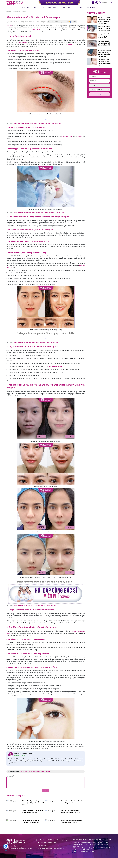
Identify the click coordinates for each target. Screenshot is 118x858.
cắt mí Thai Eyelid (55, 366)
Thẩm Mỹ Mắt (21, 12)
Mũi (42, 7)
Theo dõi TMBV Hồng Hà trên (57, 22)
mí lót (80, 136)
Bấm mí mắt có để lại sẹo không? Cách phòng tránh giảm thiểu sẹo (37, 123)
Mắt (35, 7)
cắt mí (70, 44)
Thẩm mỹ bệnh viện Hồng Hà (36, 22)
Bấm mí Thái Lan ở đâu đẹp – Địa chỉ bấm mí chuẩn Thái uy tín (36, 605)
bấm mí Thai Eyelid (34, 30)
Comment (10, 776)
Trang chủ (10, 12)
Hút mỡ (79, 7)
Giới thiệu (25, 7)
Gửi (45, 790)
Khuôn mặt (52, 7)
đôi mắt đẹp (23, 42)
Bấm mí (9, 26)
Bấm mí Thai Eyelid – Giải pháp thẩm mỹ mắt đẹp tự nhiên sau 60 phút (39, 212)
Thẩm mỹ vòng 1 (66, 7)
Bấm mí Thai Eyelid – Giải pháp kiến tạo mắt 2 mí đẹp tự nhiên (36, 342)
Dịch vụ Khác (91, 7)
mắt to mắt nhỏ (66, 136)
